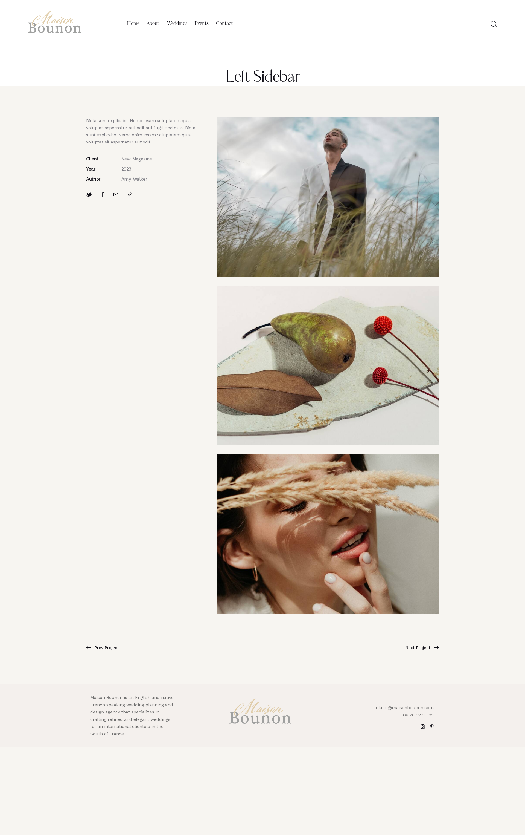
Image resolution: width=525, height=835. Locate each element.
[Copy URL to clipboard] (130, 194)
